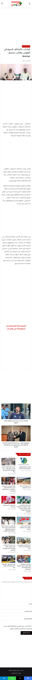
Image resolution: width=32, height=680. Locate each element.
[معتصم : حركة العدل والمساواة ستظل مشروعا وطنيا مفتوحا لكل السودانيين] (24, 559)
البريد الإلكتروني (28, 611)
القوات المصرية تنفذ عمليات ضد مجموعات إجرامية (25, 527)
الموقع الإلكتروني (28, 618)
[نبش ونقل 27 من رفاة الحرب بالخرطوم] (24, 480)
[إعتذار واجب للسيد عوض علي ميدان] (8, 500)
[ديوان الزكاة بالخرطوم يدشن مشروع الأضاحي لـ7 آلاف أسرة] (24, 540)
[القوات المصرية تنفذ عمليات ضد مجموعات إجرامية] (24, 520)
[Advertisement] (16, 25)
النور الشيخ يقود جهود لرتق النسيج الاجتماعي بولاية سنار (8, 566)
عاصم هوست (14, 673)
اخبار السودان (26, 46)
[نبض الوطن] (16, 3)
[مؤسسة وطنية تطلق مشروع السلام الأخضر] (24, 461)
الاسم (30, 604)
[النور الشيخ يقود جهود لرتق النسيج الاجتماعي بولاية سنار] (8, 559)
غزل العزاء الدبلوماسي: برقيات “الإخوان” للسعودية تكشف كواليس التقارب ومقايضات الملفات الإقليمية (24, 509)
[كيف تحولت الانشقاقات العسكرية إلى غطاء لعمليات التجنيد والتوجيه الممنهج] (8, 540)
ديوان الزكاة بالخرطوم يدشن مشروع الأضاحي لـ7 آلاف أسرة (24, 547)
